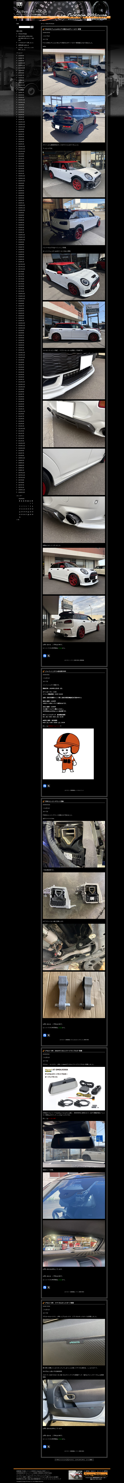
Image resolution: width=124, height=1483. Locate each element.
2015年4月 (21, 342)
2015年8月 (21, 333)
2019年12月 (21, 205)
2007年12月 (21, 472)
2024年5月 (21, 95)
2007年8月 (21, 482)
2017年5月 (21, 281)
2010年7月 (21, 453)
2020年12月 (21, 176)
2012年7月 (21, 416)
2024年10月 (21, 87)
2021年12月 (21, 146)
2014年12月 (21, 352)
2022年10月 (21, 127)
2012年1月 (21, 426)
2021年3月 (21, 168)
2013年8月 (21, 391)
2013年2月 (21, 406)
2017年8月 (21, 274)
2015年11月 (21, 325)
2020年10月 (21, 180)
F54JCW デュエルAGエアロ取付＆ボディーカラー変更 (63, 29)
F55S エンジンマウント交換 (55, 801)
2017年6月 (21, 279)
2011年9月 (21, 431)
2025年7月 (21, 75)
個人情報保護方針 (36, 1479)
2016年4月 (21, 313)
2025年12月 (21, 63)
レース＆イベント (79, 790)
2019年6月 (21, 220)
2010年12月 (21, 443)
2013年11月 (21, 384)
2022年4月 (21, 139)
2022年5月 (21, 136)
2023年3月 (21, 114)
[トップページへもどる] (19, 7)
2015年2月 (21, 347)
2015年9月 (21, 330)
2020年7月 (21, 188)
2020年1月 (21, 203)
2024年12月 (21, 85)
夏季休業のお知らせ (23, 45)
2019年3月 (21, 227)
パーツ (35, 17)
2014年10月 (21, 357)
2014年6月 (21, 367)
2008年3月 (21, 465)
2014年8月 (21, 362)
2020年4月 (21, 195)
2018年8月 (21, 244)
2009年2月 (21, 463)
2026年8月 (21, 55)
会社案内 (56, 1477)
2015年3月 (21, 345)
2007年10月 (21, 477)
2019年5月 (21, 222)
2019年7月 (21, 217)
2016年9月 (21, 301)
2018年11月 (21, 237)
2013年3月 (21, 404)
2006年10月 (21, 492)
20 (80, 1459)
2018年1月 (21, 261)
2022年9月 (21, 129)
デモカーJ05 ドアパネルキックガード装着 (59, 1303)
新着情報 (20, 17)
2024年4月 (21, 97)
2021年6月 (21, 161)
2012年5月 (21, 418)
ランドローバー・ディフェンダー (25, 1475)
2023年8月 (21, 104)
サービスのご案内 (21, 1477)
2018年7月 (21, 247)
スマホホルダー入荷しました (26, 42)
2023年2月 (21, 117)
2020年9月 (21, 183)
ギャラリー (48, 1475)
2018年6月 (21, 249)
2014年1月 (21, 379)
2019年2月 (21, 230)
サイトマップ (57, 1479)
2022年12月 (21, 122)
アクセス (42, 1477)
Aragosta (51, 17)
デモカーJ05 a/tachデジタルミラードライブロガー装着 (63, 1051)
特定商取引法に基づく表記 (23, 1479)
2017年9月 (21, 271)
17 (19, 511)
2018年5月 (21, 252)
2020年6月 (21, 190)
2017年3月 (21, 286)
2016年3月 (21, 315)
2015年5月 (21, 340)
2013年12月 (21, 382)
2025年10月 (21, 68)
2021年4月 (21, 166)
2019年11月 (21, 208)
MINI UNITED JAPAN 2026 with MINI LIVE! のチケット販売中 (26, 38)
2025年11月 (21, 65)
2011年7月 (21, 433)
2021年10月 (21, 151)
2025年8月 (21, 73)
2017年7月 (21, 276)
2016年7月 (21, 306)
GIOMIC (35, 1473)
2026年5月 (21, 60)
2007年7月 (21, 485)
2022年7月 (21, 134)
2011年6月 (21, 436)
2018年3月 (21, 257)
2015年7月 (21, 335)
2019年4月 (21, 225)
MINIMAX (40, 1473)
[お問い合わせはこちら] (88, 20)
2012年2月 (21, 423)
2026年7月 (21, 58)
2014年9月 (21, 360)
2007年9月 (21, 480)
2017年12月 (21, 264)
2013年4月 (21, 401)
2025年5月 (21, 80)
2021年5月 (21, 163)
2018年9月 (21, 242)
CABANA (43, 17)
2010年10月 (21, 448)
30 (83, 1459)
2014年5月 (21, 369)
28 (28, 514)
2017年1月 (21, 291)
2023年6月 (21, 109)
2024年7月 (21, 92)
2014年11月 (21, 355)
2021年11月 (21, 149)
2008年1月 (21, 470)
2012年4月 (21, 421)
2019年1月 (21, 232)
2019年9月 (21, 212)
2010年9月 (21, 450)
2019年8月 (21, 215)
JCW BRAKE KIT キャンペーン (24, 1473)
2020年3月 (21, 198)
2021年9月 (21, 154)
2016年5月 (21, 311)
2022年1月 (21, 144)
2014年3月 (21, 374)
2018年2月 (21, 259)
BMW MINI (76, 660)
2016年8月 (21, 303)
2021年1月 (21, 173)
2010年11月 (21, 445)
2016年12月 (21, 293)
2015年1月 (21, 350)
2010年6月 (21, 455)
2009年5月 (21, 460)
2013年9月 (21, 389)
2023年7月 (21, 107)
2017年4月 (21, 284)
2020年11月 (21, 178)
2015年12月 (21, 323)
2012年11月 (21, 411)
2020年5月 (21, 193)
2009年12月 (21, 458)
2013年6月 (21, 396)
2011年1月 (21, 441)
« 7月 (17, 519)
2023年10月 (21, 102)
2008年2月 (21, 467)
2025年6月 (21, 78)
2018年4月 (21, 254)
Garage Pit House (20, 0)
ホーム (42, 23)
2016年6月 (21, 308)
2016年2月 (21, 318)
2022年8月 (21, 131)
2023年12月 (21, 100)
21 (28, 511)
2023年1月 (21, 119)
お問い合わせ (49, 1477)
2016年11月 (21, 296)
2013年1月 (21, 409)
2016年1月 (21, 320)
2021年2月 (21, 171)
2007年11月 (21, 475)
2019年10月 (21, 210)
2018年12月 (21, 234)
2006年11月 (21, 490)
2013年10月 (21, 387)
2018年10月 (21, 239)
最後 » (91, 1459)
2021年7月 (21, 158)
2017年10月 (21, 269)
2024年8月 (21, 90)
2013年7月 (21, 394)
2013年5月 (21, 399)
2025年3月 (21, 82)
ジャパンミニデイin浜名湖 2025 (55, 671)
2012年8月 (21, 413)
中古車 (28, 17)
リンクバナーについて (47, 1479)
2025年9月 (21, 70)
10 (77, 1459)
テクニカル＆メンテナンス (76, 1039)
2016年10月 (21, 298)
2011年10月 (21, 428)
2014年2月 (21, 377)
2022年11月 (21, 124)
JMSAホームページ (54, 726)
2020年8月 (21, 185)
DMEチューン (62, 17)
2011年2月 (21, 438)
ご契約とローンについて (33, 1477)
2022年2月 (21, 141)
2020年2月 (21, 200)
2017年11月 (21, 266)
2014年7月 (21, 365)
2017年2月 (21, 288)
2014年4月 (21, 372)
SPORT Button (48, 1473)
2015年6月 (21, 337)
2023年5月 (21, 112)
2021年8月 (21, 156)
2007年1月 (21, 487)
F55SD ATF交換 (22, 34)
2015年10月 (21, 328)
